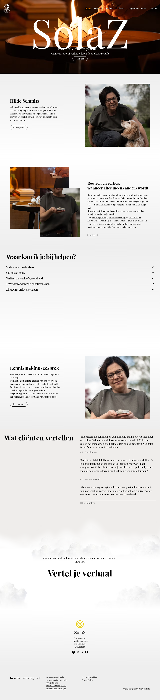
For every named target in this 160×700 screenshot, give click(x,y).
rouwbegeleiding (100, 217)
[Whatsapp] (73, 652)
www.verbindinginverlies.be (56, 680)
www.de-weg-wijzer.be (55, 677)
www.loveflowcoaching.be (56, 688)
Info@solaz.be (80, 644)
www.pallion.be (52, 683)
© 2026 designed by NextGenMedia (136, 689)
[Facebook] (86, 652)
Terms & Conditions (90, 677)
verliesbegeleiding (117, 217)
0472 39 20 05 (80, 646)
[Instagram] (82, 652)
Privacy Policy (87, 680)
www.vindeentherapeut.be (56, 686)
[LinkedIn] (77, 652)
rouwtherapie (135, 217)
